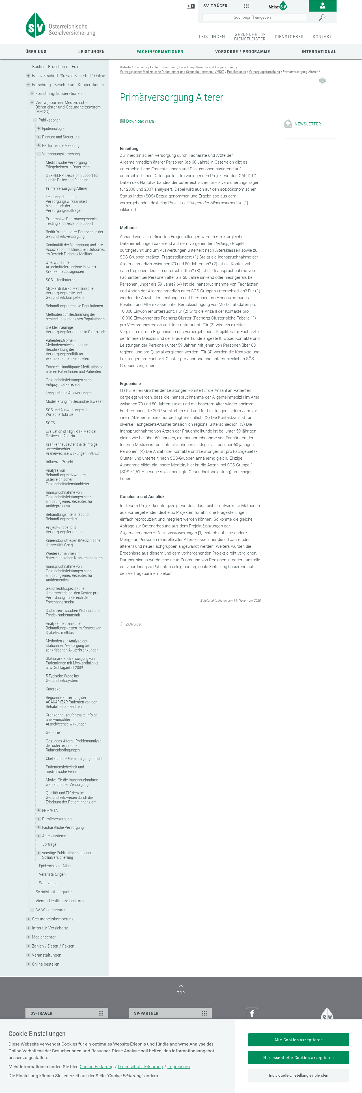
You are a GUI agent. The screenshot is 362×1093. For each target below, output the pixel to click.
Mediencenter (44, 937)
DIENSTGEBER (289, 36)
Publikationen (50, 120)
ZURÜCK (134, 624)
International (319, 51)
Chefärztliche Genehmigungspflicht (74, 758)
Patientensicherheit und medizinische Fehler (65, 769)
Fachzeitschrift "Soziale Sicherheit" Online (68, 75)
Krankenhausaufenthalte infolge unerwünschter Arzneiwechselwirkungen (72, 719)
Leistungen (91, 51)
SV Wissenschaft (50, 909)
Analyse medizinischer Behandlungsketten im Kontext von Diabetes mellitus (73, 628)
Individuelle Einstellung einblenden (298, 1075)
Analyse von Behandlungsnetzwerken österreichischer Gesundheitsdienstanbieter (67, 477)
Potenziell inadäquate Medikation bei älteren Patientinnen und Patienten (75, 369)
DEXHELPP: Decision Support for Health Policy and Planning (72, 177)
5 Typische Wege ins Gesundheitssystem (62, 678)
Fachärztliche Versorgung (63, 827)
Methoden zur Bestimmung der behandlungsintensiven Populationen (75, 316)
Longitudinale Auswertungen (69, 393)
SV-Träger (215, 5)
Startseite (140, 67)
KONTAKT (322, 36)
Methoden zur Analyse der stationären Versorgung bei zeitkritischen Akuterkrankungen (72, 645)
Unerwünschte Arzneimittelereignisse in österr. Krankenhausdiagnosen (71, 267)
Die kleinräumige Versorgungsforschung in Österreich (75, 329)
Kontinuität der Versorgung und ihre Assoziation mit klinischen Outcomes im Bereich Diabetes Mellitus (75, 249)
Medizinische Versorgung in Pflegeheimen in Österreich (68, 165)
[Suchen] (326, 17)
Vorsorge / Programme (242, 51)
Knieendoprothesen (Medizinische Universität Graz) (73, 542)
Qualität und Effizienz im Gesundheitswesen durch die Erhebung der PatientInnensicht (71, 797)
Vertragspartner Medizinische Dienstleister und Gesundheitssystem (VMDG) (68, 107)
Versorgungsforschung (61, 154)
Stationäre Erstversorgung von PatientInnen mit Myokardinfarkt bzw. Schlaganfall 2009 (72, 663)
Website (125, 67)
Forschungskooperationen (58, 93)
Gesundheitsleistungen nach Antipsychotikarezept (69, 382)
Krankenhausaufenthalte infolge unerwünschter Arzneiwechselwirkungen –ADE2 (72, 449)
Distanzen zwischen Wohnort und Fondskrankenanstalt (73, 613)
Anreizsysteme (54, 835)
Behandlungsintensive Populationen (74, 305)
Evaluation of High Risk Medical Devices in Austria (71, 433)
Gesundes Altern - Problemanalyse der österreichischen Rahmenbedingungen (74, 745)
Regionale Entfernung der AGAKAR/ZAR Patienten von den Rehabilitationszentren (71, 702)
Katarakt (53, 689)
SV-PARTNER (146, 1013)
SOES (50, 422)
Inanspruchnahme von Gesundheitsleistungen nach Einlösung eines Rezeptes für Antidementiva (69, 573)
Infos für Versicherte (50, 928)
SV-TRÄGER (41, 1013)
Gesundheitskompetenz (53, 919)
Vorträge (49, 844)
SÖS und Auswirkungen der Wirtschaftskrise (68, 412)
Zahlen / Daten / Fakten (53, 946)
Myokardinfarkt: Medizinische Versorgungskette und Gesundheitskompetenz (70, 293)
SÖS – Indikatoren (61, 280)
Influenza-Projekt (59, 461)
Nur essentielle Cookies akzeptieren (298, 1057)
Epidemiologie (53, 128)
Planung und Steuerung (60, 137)
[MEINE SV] (281, 5)
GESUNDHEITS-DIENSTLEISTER (250, 37)
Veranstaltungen (52, 874)
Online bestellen (45, 964)
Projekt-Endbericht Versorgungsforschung (64, 529)
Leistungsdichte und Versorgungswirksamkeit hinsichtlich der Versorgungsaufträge (66, 203)
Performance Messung (60, 145)
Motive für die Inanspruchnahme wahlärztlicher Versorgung (72, 782)
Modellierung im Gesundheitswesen (75, 401)
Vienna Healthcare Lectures (60, 900)
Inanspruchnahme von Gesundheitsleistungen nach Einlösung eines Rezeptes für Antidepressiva (69, 499)
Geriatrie (53, 732)
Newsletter (308, 124)
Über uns (36, 51)
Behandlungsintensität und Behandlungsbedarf (67, 516)
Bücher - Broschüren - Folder (57, 66)
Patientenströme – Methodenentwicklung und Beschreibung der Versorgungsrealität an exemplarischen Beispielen (67, 349)
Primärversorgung (57, 819)
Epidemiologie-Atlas (55, 865)
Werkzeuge (48, 882)
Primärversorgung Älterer (67, 188)
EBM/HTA (50, 810)
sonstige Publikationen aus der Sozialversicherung (67, 855)
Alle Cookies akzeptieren (298, 1039)
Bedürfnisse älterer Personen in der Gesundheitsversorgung (75, 234)
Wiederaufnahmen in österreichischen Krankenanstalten (74, 555)
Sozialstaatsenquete (54, 891)
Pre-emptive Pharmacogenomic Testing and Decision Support (71, 221)
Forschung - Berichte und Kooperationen (68, 84)
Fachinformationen (160, 51)
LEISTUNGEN (212, 36)
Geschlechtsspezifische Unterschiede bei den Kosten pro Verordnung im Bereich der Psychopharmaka (72, 595)
